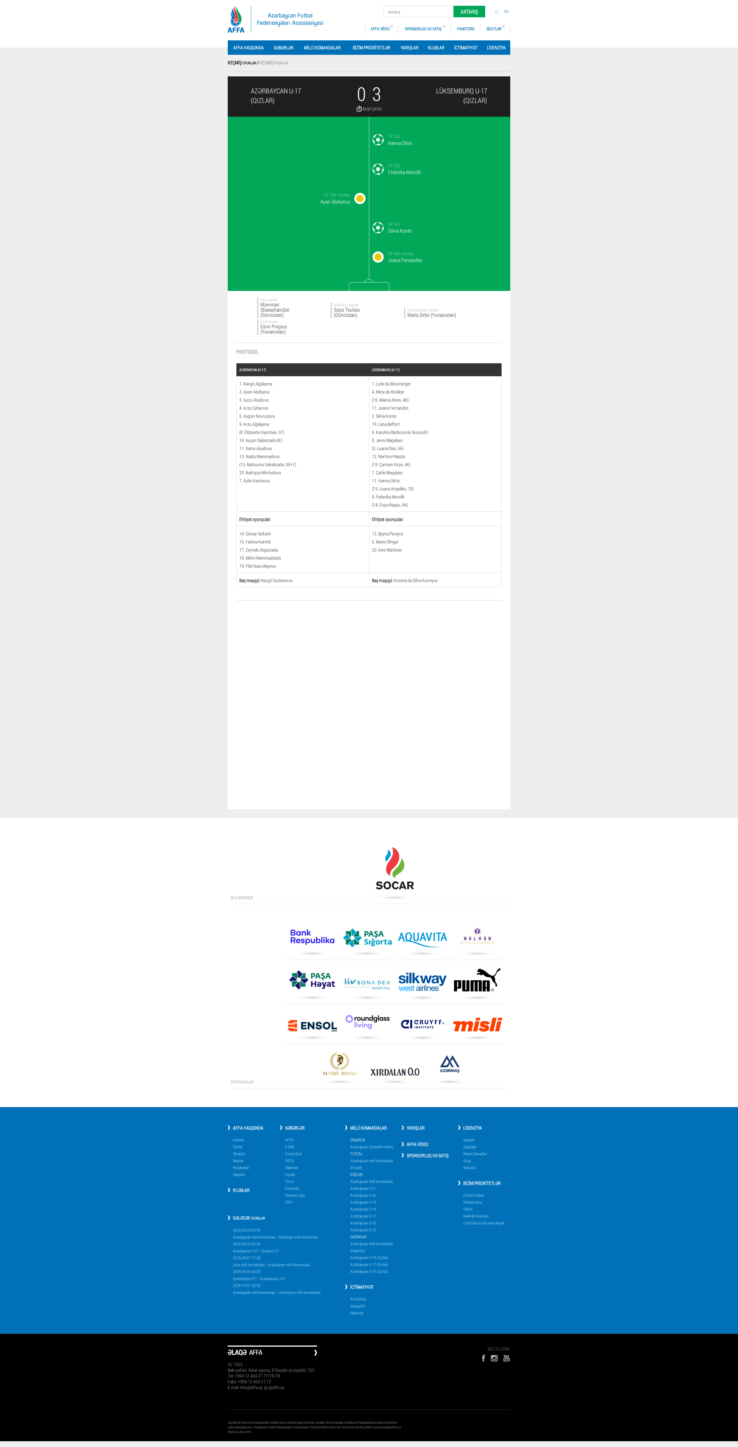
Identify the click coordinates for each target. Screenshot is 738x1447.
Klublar (436, 47)
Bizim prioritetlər (371, 47)
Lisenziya (496, 47)
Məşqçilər (357, 1306)
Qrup (467, 1160)
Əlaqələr (239, 1174)
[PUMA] (477, 982)
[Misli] (477, 1026)
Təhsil (467, 1209)
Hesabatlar (241, 1167)
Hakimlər (291, 1167)
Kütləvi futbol (473, 1195)
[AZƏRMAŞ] (450, 1066)
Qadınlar (358, 1236)
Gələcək (249, 1218)
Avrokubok (293, 1153)
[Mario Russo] (339, 1066)
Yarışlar (410, 47)
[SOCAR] (395, 870)
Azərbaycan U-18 (363, 1209)
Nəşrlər (238, 1160)
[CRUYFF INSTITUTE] (422, 1026)
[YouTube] (506, 1358)
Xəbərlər (283, 47)
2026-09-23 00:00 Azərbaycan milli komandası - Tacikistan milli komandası (275, 1233)
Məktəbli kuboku (476, 1216)
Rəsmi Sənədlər (475, 1153)
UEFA (289, 1160)
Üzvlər (237, 1146)
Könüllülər (358, 1299)
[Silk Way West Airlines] (422, 984)
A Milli (290, 1146)
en (506, 11)
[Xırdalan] (395, 1073)
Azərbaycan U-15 (363, 1230)
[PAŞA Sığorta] (367, 940)
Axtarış (469, 11)
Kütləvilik (292, 1188)
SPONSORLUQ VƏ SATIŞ (423, 28)
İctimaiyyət (465, 47)
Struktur (239, 1153)
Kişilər (356, 1174)
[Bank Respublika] (312, 939)
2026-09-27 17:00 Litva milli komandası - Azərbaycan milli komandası (271, 1261)
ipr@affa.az (392, 1427)
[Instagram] (494, 1358)
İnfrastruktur (472, 1202)
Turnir (289, 1181)
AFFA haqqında (248, 47)
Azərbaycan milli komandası (371, 1181)
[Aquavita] (422, 942)
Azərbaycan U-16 (363, 1223)
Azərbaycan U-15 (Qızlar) (369, 1271)
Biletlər (494, 28)
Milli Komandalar (322, 47)
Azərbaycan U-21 (363, 1188)
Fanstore (466, 28)
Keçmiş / (243, 62)
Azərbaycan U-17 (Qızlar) (369, 1264)
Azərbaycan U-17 (363, 1216)
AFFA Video (380, 28)
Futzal (356, 1153)
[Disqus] (369, 687)
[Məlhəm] (477, 938)
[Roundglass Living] (367, 1024)
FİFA (288, 1202)
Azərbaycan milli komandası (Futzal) (371, 1164)
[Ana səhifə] (275, 19)
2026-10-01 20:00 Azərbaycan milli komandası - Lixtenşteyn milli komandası (277, 1289)
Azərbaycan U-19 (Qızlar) (369, 1257)
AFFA (289, 1140)
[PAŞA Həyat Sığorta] (312, 982)
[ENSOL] (312, 1027)
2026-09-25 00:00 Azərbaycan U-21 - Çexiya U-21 (256, 1247)
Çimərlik (358, 1140)
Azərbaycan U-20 (363, 1195)
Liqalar (290, 1174)
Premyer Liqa (295, 1195)
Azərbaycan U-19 (363, 1202)
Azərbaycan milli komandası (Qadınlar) (371, 1247)
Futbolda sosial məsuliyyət (483, 1223)
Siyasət (468, 1140)
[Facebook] (483, 1358)
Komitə (238, 1140)
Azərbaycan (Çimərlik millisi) (371, 1146)
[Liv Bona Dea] (367, 986)
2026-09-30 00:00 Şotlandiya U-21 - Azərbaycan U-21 (259, 1275)
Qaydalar (470, 1146)
